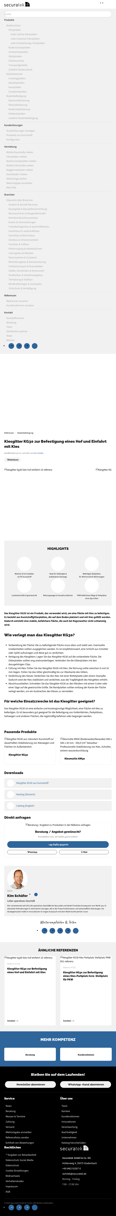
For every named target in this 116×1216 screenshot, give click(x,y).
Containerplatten (17, 91)
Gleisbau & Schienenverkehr (23, 240)
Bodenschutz (13, 25)
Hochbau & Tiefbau (18, 244)
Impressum (12, 1186)
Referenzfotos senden (17, 1137)
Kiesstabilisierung (17, 105)
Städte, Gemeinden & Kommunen (26, 271)
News (9, 1106)
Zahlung (10, 1122)
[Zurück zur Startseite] (17, 4)
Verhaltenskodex (15, 1181)
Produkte (9, 20)
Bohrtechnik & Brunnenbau (23, 218)
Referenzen (10, 295)
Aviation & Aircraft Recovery (23, 204)
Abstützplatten (16, 83)
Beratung (11, 1111)
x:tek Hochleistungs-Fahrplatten (28, 43)
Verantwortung (70, 1127)
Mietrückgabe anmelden (19, 1132)
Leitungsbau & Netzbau (21, 253)
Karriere (66, 1111)
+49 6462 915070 (58, 844)
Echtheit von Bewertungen (20, 1143)
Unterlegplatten (17, 78)
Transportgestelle (17, 65)
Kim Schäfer (39, 453)
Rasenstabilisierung (18, 100)
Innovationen (69, 1122)
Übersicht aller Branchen (19, 200)
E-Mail (84, 852)
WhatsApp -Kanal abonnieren (86, 1084)
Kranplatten (14, 87)
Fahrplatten (14, 30)
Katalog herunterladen (74, 1143)
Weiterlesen (12, 460)
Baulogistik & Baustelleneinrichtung (27, 209)
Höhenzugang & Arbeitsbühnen (25, 249)
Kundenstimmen (70, 1116)
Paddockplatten (16, 114)
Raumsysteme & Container (22, 257)
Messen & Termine (15, 1116)
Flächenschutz (16, 61)
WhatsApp (32, 852)
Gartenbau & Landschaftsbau (24, 231)
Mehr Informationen (57, 406)
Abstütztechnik (14, 74)
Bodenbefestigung (16, 96)
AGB (8, 1192)
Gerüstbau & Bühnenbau (21, 235)
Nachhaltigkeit (69, 1132)
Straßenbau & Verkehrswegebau (25, 275)
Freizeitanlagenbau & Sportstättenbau (28, 226)
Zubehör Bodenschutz (20, 69)
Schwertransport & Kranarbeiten (25, 266)
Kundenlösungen (13, 125)
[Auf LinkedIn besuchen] (36, 894)
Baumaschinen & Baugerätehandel (27, 213)
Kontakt (8, 312)
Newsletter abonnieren (31, 1084)
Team (64, 1106)
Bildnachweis (13, 1176)
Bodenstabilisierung (19, 109)
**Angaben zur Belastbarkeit (21, 1155)
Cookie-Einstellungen (17, 1170)
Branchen (9, 194)
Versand (10, 1127)
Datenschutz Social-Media (19, 1160)
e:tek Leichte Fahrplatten (24, 34)
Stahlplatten (15, 56)
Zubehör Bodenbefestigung (23, 118)
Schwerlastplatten (18, 52)
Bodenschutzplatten (19, 47)
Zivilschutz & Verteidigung (22, 288)
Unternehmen (69, 1137)
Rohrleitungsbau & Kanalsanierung (27, 262)
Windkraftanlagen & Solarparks (25, 284)
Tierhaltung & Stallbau (20, 279)
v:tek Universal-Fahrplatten (25, 39)
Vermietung (10, 147)
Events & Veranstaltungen (22, 222)
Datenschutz (12, 1165)
